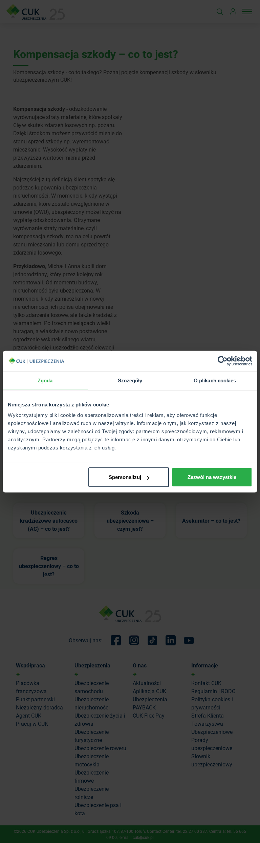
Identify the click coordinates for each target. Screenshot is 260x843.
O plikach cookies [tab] (215, 380)
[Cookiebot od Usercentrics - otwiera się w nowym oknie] (222, 361)
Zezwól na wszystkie (212, 477)
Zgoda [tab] (45, 380)
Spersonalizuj (125, 477)
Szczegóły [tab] (130, 380)
